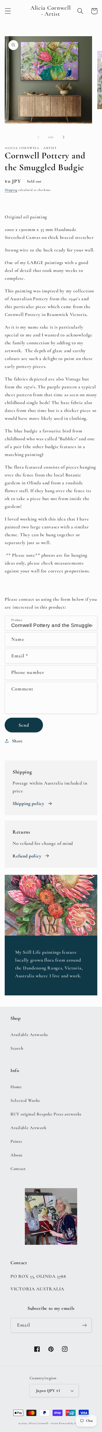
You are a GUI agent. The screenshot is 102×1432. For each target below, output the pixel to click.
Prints (16, 1141)
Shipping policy (28, 803)
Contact (18, 1168)
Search (16, 1048)
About (16, 1155)
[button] (8, 11)
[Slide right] (63, 137)
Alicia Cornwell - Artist (43, 1423)
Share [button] (17, 741)
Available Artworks (29, 1034)
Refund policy (27, 856)
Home (16, 1087)
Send (24, 725)
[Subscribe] (84, 1325)
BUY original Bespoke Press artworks (46, 1114)
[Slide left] (38, 137)
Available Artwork (28, 1127)
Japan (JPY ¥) (48, 1390)
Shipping (11, 190)
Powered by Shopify (71, 1423)
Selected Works (25, 1100)
